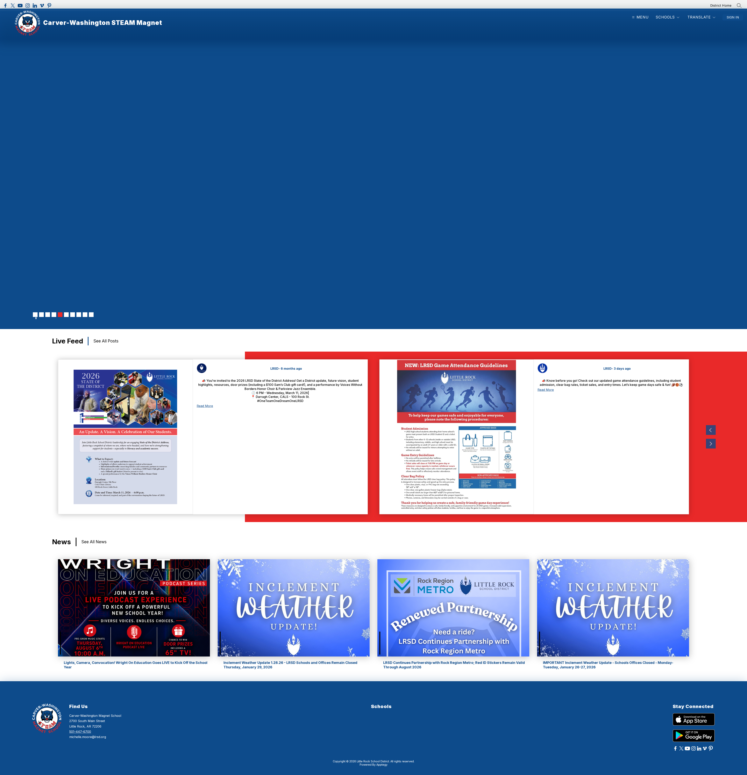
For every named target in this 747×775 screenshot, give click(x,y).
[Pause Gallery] (36, 318)
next (711, 443)
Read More (205, 406)
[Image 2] (41, 314)
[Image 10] (91, 314)
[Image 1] (35, 314)
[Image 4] (54, 314)
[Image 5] (60, 314)
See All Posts (105, 341)
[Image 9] (85, 314)
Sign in (733, 17)
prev (711, 430)
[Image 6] (66, 314)
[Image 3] (47, 314)
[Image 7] (72, 314)
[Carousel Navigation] (711, 436)
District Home (721, 5)
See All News (94, 541)
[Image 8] (78, 314)
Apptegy (382, 764)
